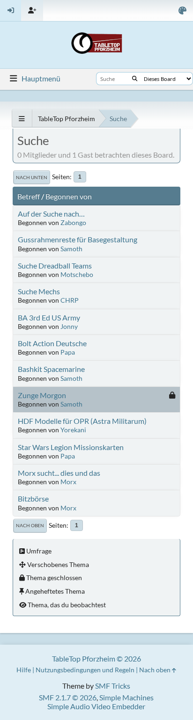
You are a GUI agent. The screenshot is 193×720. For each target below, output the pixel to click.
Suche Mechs (39, 291)
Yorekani (73, 430)
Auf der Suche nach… (51, 213)
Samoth (71, 249)
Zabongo (73, 222)
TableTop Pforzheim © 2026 (96, 658)
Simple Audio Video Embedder (96, 706)
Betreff (28, 196)
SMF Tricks (112, 685)
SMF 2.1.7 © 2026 (67, 697)
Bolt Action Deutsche (52, 343)
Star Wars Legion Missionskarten (71, 447)
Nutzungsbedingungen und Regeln (85, 670)
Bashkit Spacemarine (51, 368)
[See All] (22, 119)
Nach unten (31, 177)
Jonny (69, 326)
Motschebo (76, 274)
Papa (67, 352)
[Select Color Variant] (182, 10)
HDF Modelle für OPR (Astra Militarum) (82, 420)
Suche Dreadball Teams (55, 265)
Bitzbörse (33, 498)
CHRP (69, 300)
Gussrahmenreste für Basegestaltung (77, 239)
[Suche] (134, 78)
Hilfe (23, 670)
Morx (68, 482)
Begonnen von (68, 196)
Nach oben (30, 525)
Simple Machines (126, 697)
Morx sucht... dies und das (59, 472)
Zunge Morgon (42, 395)
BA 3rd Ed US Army (49, 317)
